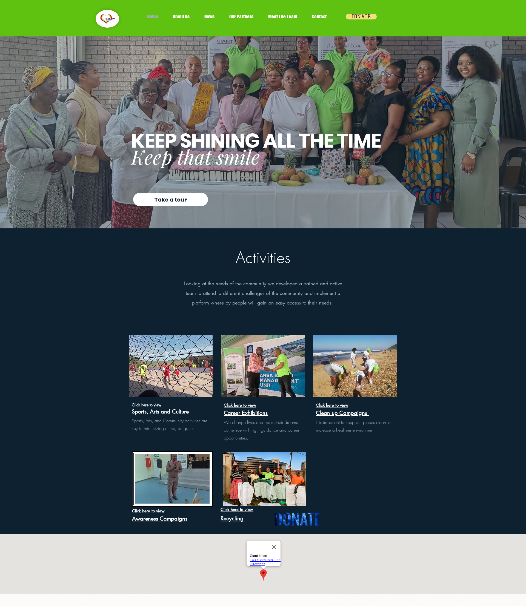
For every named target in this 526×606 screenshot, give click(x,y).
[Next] (495, 132)
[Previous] (30, 132)
